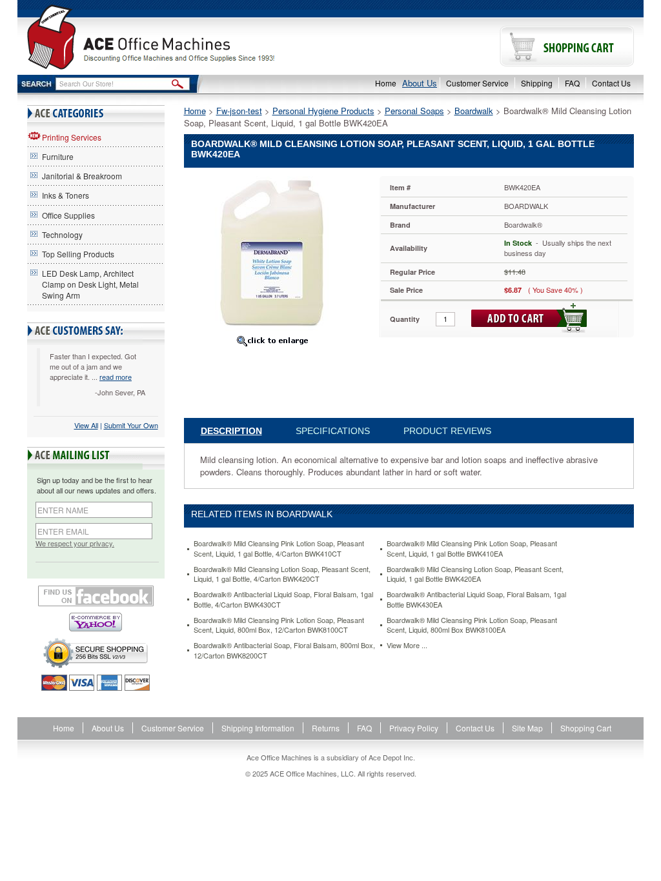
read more (115, 376)
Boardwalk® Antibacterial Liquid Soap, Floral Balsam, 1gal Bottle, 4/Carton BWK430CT (283, 599)
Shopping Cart (585, 727)
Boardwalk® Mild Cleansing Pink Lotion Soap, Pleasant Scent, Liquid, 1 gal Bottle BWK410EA (472, 549)
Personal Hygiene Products (323, 110)
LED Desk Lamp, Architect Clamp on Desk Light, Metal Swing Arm (90, 284)
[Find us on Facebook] (96, 596)
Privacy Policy (413, 727)
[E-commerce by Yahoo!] (96, 622)
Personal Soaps (414, 110)
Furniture (58, 156)
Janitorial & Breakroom (82, 175)
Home (385, 82)
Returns (326, 727)
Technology (62, 234)
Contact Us (611, 82)
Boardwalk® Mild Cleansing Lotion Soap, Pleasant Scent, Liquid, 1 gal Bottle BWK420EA (475, 574)
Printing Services (71, 137)
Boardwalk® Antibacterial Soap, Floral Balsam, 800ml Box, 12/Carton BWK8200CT (284, 650)
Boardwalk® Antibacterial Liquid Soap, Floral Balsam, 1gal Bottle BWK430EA (476, 599)
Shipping (537, 82)
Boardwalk (473, 110)
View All (86, 425)
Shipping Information (257, 727)
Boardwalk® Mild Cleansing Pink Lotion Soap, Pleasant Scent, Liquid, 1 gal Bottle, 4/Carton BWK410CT (279, 549)
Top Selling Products (78, 253)
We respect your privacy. (75, 543)
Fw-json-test (239, 110)
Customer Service (477, 82)
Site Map (527, 727)
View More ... (407, 645)
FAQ (572, 82)
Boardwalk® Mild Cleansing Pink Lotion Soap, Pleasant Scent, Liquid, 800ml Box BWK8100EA (472, 625)
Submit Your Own (131, 425)
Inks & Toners (65, 195)
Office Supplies (68, 215)
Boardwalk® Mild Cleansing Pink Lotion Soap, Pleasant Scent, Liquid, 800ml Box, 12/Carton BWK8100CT (279, 625)
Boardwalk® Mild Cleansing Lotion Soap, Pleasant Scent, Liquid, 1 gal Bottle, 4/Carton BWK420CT (282, 574)
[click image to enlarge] (272, 340)
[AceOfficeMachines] (174, 37)
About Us (419, 83)
